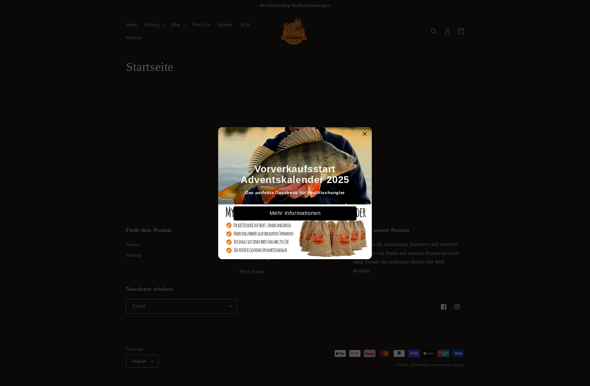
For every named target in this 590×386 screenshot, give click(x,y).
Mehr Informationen (295, 213)
